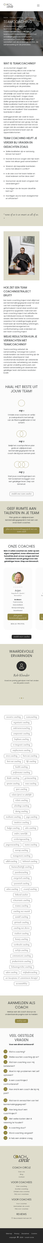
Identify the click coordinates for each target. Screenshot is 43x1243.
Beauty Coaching (21, 939)
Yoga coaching (31, 817)
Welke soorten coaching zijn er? (23, 1057)
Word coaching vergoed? (20, 1133)
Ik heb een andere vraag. (20, 1138)
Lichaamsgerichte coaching (21, 967)
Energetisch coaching (22, 878)
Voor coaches (21, 1204)
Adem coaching (12, 889)
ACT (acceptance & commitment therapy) (21, 978)
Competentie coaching (21, 733)
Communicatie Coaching (21, 955)
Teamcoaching (30, 17)
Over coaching (21, 1186)
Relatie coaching (21, 800)
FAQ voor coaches (21, 1209)
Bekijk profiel (18, 624)
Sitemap (9, 1234)
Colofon (34, 1234)
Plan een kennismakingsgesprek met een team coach (21, 530)
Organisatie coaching (21, 722)
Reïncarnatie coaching (21, 900)
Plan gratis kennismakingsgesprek (17, 616)
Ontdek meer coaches (22, 636)
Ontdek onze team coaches (21, 493)
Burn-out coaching (30, 756)
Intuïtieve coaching (21, 822)
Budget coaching (13, 828)
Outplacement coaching (21, 750)
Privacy (16, 1234)
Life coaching (31, 761)
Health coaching (21, 767)
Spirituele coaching (21, 922)
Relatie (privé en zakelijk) (21, 794)
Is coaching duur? (17, 1127)
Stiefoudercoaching (30, 972)
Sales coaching (30, 828)
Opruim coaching (13, 783)
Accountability (21, 983)
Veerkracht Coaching (21, 944)
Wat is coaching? (16, 1051)
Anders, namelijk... (21, 833)
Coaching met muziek (21, 911)
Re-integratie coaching (21, 744)
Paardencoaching (21, 872)
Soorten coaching (16, 17)
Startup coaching (21, 850)
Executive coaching (13, 717)
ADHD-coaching (11, 861)
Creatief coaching (30, 889)
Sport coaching (21, 789)
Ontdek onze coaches (22, 1192)
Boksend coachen (21, 894)
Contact (21, 1177)
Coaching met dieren (21, 928)
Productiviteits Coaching (21, 961)
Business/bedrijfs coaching (21, 867)
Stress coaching (11, 756)
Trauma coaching (21, 905)
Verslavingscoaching (21, 839)
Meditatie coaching (13, 817)
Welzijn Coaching (21, 950)
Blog (21, 1174)
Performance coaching (21, 772)
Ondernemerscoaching (21, 728)
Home (6, 17)
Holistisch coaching (30, 861)
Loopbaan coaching (21, 739)
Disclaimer (25, 1234)
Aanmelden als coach (22, 1206)
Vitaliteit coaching (21, 933)
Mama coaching (31, 844)
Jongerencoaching (12, 844)
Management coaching (21, 855)
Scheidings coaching (21, 805)
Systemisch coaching (21, 883)
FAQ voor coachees (21, 1194)
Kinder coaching (13, 778)
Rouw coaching (30, 783)
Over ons (21, 1172)
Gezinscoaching (30, 778)
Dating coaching (21, 811)
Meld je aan (21, 1020)
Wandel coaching (21, 917)
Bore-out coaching (14, 761)
